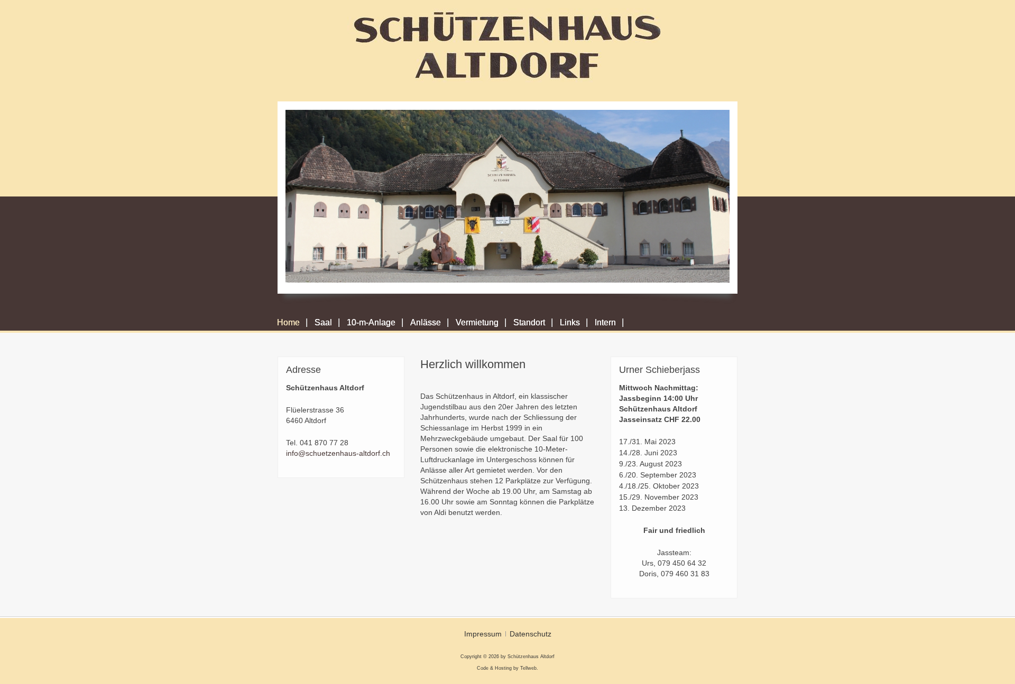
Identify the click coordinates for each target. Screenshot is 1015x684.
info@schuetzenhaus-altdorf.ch (338, 453)
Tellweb (528, 668)
